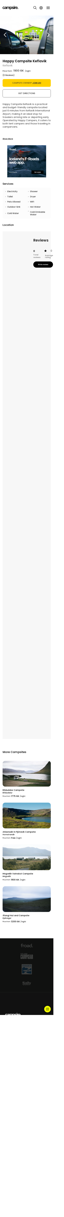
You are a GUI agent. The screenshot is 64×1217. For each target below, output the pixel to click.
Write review (43, 264)
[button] (5, 35)
